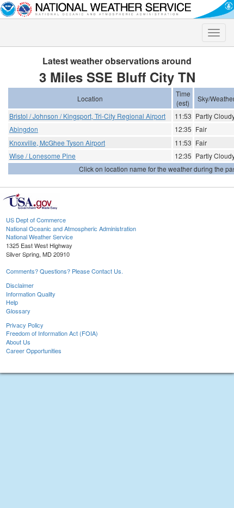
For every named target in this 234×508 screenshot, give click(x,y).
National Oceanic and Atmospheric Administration (71, 228)
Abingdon (23, 129)
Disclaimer (20, 285)
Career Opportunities (33, 350)
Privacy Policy (25, 324)
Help (12, 302)
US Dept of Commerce (36, 219)
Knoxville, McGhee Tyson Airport (57, 142)
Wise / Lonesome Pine (42, 155)
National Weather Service (39, 236)
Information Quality (31, 293)
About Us (18, 341)
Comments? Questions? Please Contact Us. (64, 271)
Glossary (18, 310)
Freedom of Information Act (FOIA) (52, 333)
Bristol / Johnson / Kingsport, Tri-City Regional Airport (87, 115)
